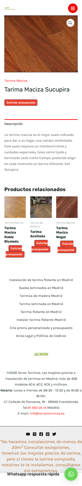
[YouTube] (28, 434)
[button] (70, 23)
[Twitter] (54, 434)
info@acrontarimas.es (47, 413)
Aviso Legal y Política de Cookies (41, 336)
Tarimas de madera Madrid (41, 296)
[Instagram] (35, 434)
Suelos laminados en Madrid (41, 288)
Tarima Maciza (16, 81)
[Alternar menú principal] (73, 8)
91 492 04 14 (37, 408)
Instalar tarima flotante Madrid (41, 320)
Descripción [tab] (13, 124)
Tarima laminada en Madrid (41, 304)
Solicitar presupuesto (20, 102)
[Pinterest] (48, 434)
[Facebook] (41, 434)
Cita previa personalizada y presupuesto (41, 328)
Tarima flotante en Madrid (41, 312)
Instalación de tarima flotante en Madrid (41, 280)
